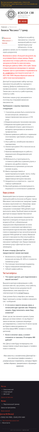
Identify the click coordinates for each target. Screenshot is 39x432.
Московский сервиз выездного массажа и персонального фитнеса (19, 14)
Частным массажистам (10, 420)
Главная (4, 27)
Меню (24, 21)
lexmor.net (25, 430)
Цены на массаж (7, 397)
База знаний (5, 411)
